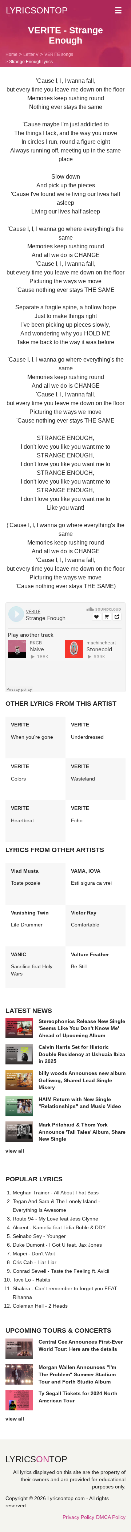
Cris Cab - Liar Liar (34, 1262)
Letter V (31, 54)
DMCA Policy (111, 1517)
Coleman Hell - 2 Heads (40, 1306)
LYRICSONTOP (37, 10)
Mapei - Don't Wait (34, 1253)
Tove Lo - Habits (31, 1280)
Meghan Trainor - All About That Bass (56, 1192)
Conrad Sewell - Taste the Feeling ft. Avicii (61, 1271)
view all (14, 1151)
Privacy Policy (78, 1517)
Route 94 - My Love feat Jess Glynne (55, 1219)
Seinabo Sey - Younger (39, 1236)
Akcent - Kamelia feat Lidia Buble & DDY (59, 1227)
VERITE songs (58, 54)
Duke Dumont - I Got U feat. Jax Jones (57, 1245)
